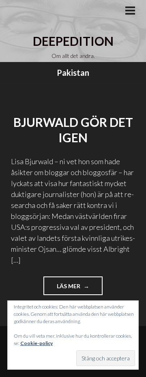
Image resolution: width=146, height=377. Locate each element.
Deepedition (73, 41)
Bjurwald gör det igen (73, 130)
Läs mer (80, 288)
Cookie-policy (36, 343)
